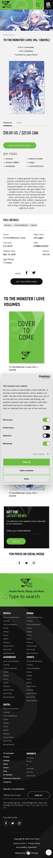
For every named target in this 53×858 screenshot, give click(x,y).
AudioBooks (9, 657)
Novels (12, 35)
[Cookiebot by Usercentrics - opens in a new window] (39, 377)
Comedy (6, 621)
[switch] (46, 428)
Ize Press (29, 772)
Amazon (9, 158)
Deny (26, 479)
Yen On (29, 761)
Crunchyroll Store (36, 166)
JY (27, 765)
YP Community (8, 753)
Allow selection (26, 470)
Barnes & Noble (36, 158)
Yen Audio (30, 768)
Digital (6, 704)
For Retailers (7, 775)
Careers (6, 768)
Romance (8, 225)
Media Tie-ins (31, 686)
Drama (5, 628)
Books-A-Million (12, 162)
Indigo (31, 162)
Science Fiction (8, 646)
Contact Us (7, 782)
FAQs (5, 771)
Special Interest (8, 653)
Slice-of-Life (7, 649)
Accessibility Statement (26, 847)
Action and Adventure (11, 617)
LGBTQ (5, 639)
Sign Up (38, 795)
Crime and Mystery (21, 225)
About (5, 764)
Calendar (6, 760)
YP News (6, 757)
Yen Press (30, 758)
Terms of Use (19, 843)
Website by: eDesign (26, 853)
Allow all (26, 462)
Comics (30, 657)
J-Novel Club (30, 776)
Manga (30, 613)
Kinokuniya (10, 166)
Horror (5, 635)
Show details (39, 454)
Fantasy (33, 225)
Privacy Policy (30, 805)
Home (5, 35)
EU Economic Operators (12, 778)
